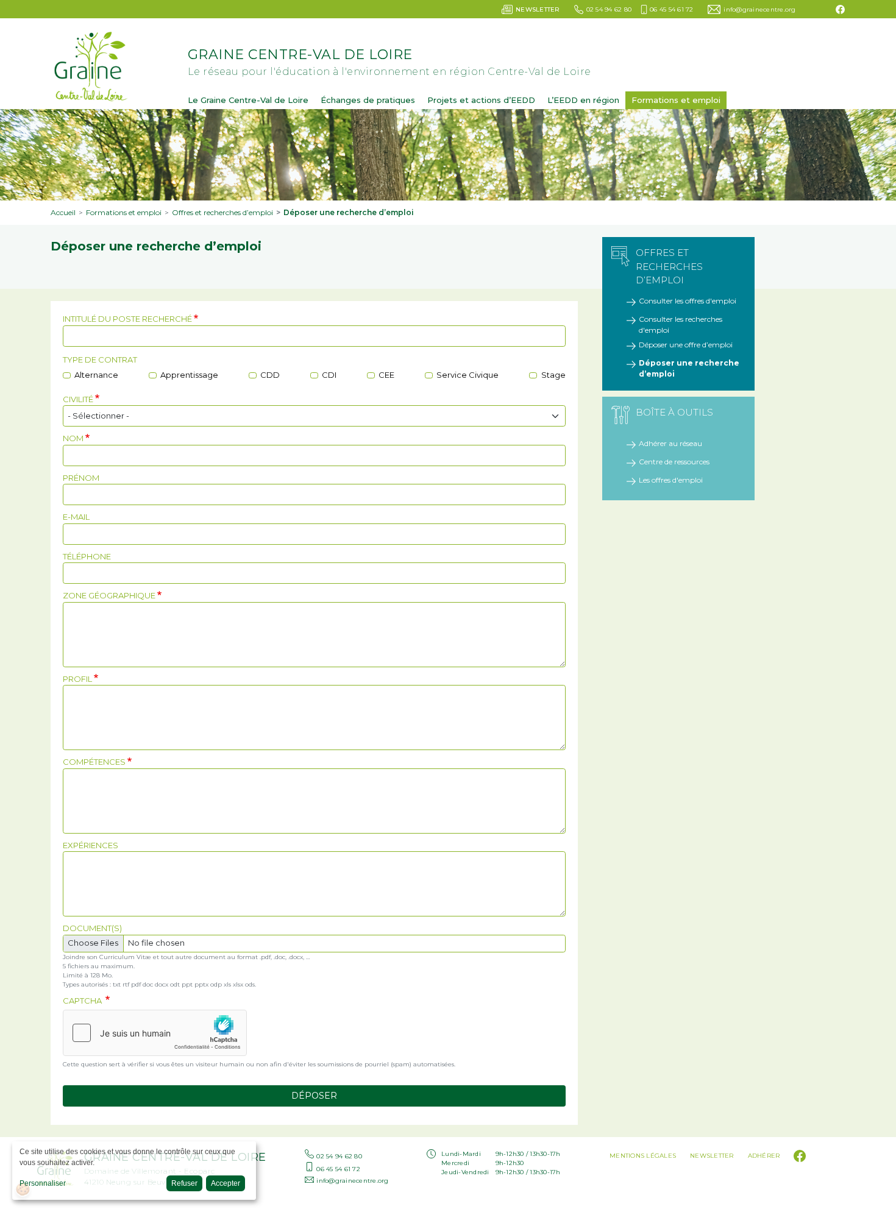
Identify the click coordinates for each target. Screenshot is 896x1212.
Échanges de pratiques (368, 100)
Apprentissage (189, 375)
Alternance (96, 375)
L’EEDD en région (583, 100)
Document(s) (92, 928)
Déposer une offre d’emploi (686, 344)
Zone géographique (109, 595)
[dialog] (134, 1170)
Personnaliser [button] (43, 1183)
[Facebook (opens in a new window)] (840, 9)
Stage (553, 375)
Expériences (90, 845)
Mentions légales (643, 1156)
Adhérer (764, 1156)
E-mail (76, 517)
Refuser (184, 1183)
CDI (329, 375)
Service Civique (467, 375)
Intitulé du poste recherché (127, 319)
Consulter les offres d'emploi (687, 300)
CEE (386, 375)
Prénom (81, 478)
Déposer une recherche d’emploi (689, 368)
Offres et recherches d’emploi (222, 212)
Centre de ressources (674, 461)
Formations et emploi (675, 100)
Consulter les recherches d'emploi (680, 324)
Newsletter (712, 1156)
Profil (77, 679)
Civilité (78, 399)
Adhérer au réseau (670, 443)
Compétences (94, 762)
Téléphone (87, 556)
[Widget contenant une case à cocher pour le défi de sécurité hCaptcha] (155, 1033)
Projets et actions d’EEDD (481, 100)
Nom (73, 438)
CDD (270, 375)
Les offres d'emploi (671, 479)
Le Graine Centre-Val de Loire (248, 100)
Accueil (63, 212)
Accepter (225, 1183)
